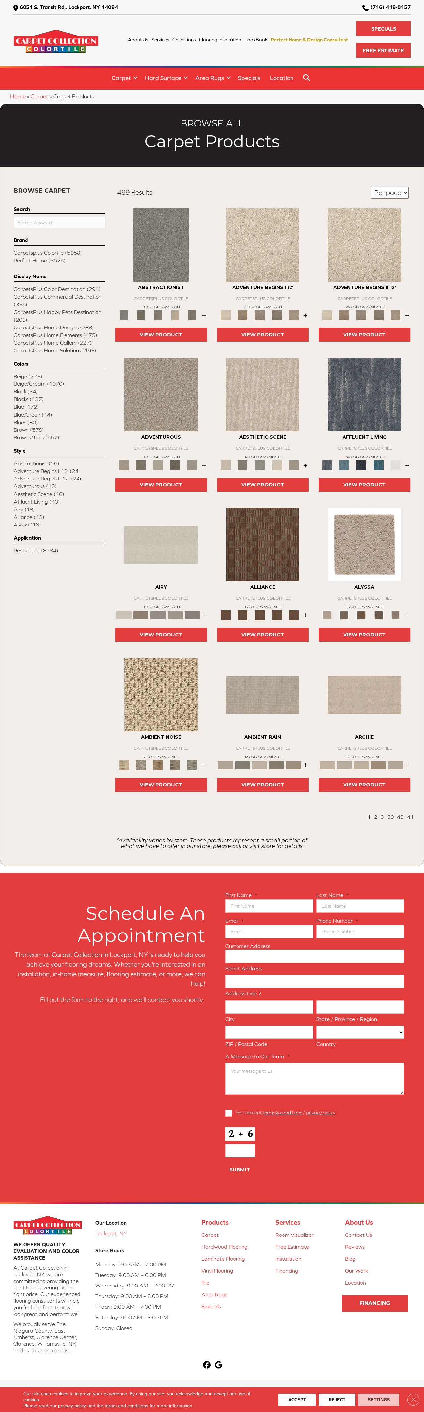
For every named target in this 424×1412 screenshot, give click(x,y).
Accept (297, 1399)
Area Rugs (209, 78)
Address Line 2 (243, 993)
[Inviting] (175, 464)
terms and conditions (126, 1405)
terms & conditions (282, 1112)
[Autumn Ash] (141, 764)
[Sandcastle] (161, 694)
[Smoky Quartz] (141, 314)
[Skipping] (293, 464)
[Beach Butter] (262, 394)
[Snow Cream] (277, 464)
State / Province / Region (346, 1019)
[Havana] (161, 244)
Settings (379, 1399)
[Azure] (378, 464)
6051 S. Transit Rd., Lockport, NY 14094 (69, 7)
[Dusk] (364, 394)
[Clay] (192, 614)
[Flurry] (395, 464)
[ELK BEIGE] (293, 314)
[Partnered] (242, 614)
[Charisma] (192, 464)
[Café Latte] (361, 764)
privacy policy (320, 1112)
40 (400, 817)
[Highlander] (175, 764)
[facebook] (207, 1365)
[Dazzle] (158, 464)
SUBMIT (239, 1169)
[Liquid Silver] (192, 764)
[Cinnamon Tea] (158, 314)
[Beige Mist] (344, 764)
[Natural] (259, 764)
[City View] (242, 464)
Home (18, 96)
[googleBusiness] (218, 1365)
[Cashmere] (175, 314)
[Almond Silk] (262, 694)
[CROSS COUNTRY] (242, 314)
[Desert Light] (175, 614)
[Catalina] (378, 614)
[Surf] (344, 464)
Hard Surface (163, 78)
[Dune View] (364, 694)
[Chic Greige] (277, 764)
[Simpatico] (293, 614)
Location (281, 78)
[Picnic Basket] (158, 764)
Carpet (121, 78)
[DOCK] (259, 314)
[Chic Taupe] (395, 764)
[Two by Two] (259, 614)
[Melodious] (262, 544)
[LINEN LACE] (262, 244)
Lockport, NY (111, 1233)
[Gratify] (161, 394)
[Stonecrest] (378, 764)
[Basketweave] (361, 614)
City (230, 1019)
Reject (337, 1399)
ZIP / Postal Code (246, 1044)
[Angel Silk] (395, 614)
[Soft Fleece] (158, 614)
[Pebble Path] (141, 614)
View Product (161, 334)
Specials (249, 78)
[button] (383, 28)
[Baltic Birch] (192, 314)
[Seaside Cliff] (259, 464)
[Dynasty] (361, 464)
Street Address (243, 968)
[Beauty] (141, 464)
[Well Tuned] (277, 614)
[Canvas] (344, 614)
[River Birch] (242, 764)
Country (326, 1044)
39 (390, 817)
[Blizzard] (161, 544)
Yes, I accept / (285, 1112)
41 (410, 817)
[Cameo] (293, 764)
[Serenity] (364, 544)
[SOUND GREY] (277, 314)
